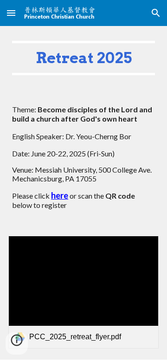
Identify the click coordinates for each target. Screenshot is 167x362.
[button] (11, 13)
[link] (83, 292)
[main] (83, 58)
